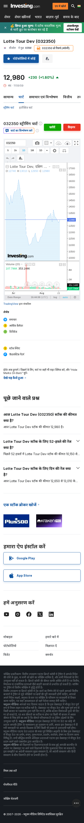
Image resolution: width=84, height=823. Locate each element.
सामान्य (8, 97)
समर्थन (49, 654)
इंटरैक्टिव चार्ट (25, 107)
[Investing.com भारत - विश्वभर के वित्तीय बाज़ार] (25, 6)
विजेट (6, 654)
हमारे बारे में (52, 637)
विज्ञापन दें (51, 646)
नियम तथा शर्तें (10, 770)
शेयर (7, 17)
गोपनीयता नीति (10, 784)
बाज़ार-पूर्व (52, 17)
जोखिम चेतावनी (10, 798)
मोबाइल (7, 637)
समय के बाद (71, 17)
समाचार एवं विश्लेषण (43, 97)
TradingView (10, 303)
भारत (38, 17)
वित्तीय (67, 97)
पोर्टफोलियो (9, 646)
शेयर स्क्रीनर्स (23, 17)
